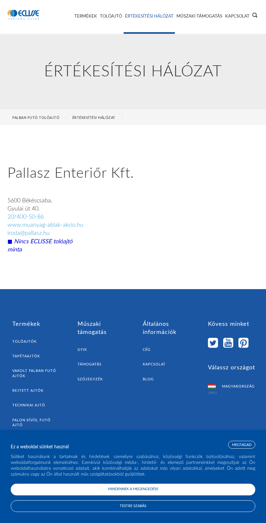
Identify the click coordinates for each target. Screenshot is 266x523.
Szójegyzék (90, 379)
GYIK (82, 349)
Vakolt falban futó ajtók (34, 373)
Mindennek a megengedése (133, 489)
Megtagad (241, 445)
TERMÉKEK (85, 16)
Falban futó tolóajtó (35, 118)
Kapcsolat (154, 364)
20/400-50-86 (25, 217)
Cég (147, 349)
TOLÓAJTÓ (111, 16)
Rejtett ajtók (27, 390)
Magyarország (232, 390)
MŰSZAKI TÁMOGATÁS (199, 16)
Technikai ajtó (28, 405)
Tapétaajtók (26, 356)
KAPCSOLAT (237, 16)
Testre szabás (133, 506)
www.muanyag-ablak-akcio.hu (45, 225)
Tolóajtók (24, 341)
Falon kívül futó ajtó (31, 422)
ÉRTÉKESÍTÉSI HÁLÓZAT (149, 16)
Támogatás (90, 364)
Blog (148, 379)
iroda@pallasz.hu (28, 233)
